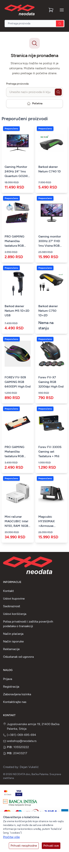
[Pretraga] (60, 23)
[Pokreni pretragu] (58, 92)
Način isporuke (13, 641)
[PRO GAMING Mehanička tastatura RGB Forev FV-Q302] (18, 212)
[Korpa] (51, 10)
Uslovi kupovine (14, 598)
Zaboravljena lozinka (17, 694)
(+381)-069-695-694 (21, 735)
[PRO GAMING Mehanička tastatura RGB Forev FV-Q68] (18, 423)
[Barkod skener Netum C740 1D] (51, 143)
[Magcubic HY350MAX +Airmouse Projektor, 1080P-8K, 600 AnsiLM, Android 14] (51, 493)
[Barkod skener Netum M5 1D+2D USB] (18, 282)
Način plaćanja (13, 634)
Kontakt (8, 591)
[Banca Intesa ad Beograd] (20, 802)
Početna (37, 103)
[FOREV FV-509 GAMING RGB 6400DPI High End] (18, 353)
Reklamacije (11, 649)
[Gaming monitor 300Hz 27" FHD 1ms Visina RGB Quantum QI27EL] (51, 212)
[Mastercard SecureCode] (7, 792)
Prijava (7, 679)
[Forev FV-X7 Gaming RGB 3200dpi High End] (51, 353)
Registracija (11, 686)
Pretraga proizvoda (17, 83)
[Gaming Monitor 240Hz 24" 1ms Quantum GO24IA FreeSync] (18, 143)
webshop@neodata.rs (21, 741)
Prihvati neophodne (24, 845)
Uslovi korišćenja (14, 614)
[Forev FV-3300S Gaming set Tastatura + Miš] (51, 423)
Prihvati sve (51, 845)
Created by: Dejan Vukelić (21, 767)
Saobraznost (11, 606)
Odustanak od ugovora (18, 657)
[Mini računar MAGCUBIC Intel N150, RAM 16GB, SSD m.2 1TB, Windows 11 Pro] (18, 493)
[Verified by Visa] (18, 792)
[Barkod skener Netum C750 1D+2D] (51, 282)
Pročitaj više (11, 837)
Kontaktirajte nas (14, 702)
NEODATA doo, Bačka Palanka (30, 774)
